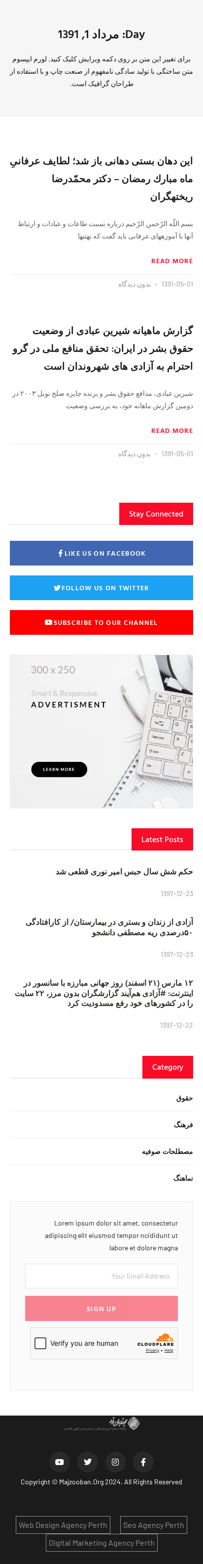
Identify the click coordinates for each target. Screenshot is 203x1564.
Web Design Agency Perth (63, 1524)
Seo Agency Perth (153, 1524)
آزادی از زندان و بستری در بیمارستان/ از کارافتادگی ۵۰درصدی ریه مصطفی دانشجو (109, 927)
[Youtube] (59, 1462)
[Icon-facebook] (143, 1462)
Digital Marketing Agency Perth (102, 1542)
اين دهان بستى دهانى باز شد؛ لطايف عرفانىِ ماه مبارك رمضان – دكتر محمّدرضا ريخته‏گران (101, 178)
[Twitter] (87, 1462)
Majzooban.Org (81, 1481)
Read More (172, 260)
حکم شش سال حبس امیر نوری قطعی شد (124, 871)
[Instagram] (115, 1462)
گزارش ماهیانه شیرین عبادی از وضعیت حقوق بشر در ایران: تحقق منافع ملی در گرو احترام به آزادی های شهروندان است (103, 348)
